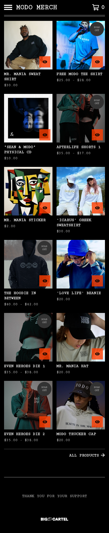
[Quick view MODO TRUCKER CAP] (97, 421)
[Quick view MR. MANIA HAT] (97, 353)
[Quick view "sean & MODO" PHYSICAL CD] (44, 134)
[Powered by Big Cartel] (54, 519)
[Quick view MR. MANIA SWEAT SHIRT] (44, 61)
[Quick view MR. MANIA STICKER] (44, 207)
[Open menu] (8, 7)
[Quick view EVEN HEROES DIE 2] (44, 421)
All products (84, 455)
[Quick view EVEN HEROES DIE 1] (44, 353)
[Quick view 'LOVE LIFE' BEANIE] (97, 280)
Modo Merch (36, 7)
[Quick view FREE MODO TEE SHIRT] (97, 61)
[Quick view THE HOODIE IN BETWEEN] (44, 280)
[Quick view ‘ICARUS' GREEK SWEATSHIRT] (97, 207)
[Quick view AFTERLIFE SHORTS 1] (97, 134)
